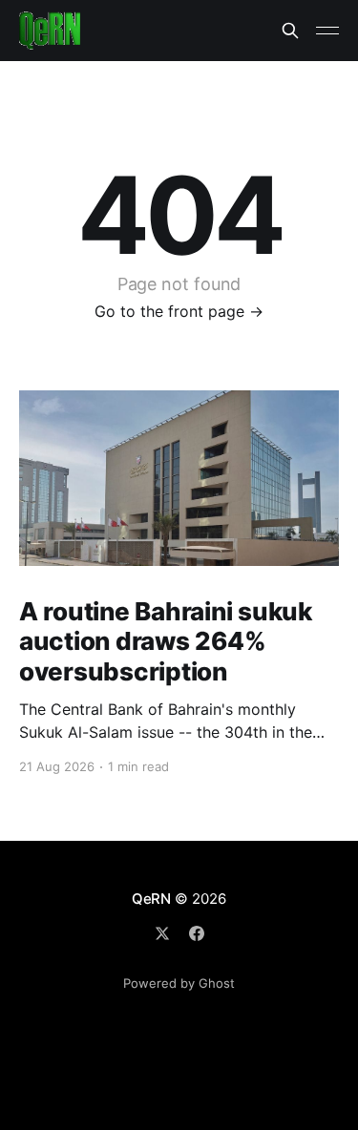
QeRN (151, 898)
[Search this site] (290, 30)
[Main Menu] (327, 30)
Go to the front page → (179, 311)
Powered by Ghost (179, 983)
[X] (162, 933)
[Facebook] (196, 933)
